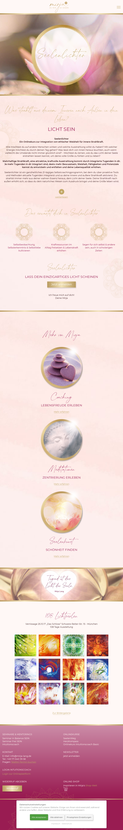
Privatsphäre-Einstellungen (79, 817)
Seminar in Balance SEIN (15, 738)
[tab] (61, 194)
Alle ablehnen (56, 817)
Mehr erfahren (61, 412)
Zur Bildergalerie (61, 713)
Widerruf (12, 788)
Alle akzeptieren (39, 817)
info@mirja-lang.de (20, 756)
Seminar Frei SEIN (12, 741)
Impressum (55, 824)
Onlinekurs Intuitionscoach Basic (81, 744)
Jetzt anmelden (61, 284)
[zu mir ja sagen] (59, 7)
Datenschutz (67, 824)
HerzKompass (70, 741)
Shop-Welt (91, 785)
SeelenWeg (69, 738)
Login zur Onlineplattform (16, 774)
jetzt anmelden (71, 756)
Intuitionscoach (10, 744)
